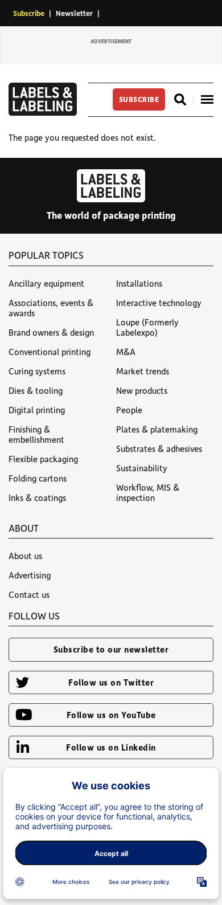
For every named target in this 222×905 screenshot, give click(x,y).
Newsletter (74, 13)
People (129, 409)
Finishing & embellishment (36, 434)
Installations (139, 283)
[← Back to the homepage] (43, 112)
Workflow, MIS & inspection (147, 492)
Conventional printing (50, 351)
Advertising (30, 575)
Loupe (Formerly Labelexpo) (147, 327)
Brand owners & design (51, 332)
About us (25, 555)
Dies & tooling (36, 390)
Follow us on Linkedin (111, 747)
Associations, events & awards (51, 308)
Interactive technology (159, 302)
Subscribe (28, 13)
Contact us (29, 594)
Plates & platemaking (157, 429)
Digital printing (37, 409)
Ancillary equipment (46, 283)
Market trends (142, 371)
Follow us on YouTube (111, 714)
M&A (125, 351)
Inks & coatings (37, 497)
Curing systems (37, 371)
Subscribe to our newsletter (111, 649)
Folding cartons (38, 478)
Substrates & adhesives (159, 448)
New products (141, 390)
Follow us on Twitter (111, 682)
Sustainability (141, 468)
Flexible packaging (43, 458)
